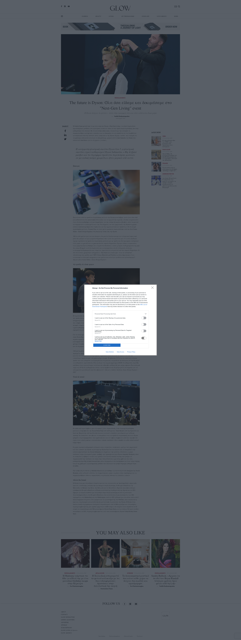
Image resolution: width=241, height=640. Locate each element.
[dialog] (120, 320)
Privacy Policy (131, 352)
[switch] (143, 318)
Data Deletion (110, 352)
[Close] (153, 288)
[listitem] (120, 314)
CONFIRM (106, 345)
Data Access (120, 352)
